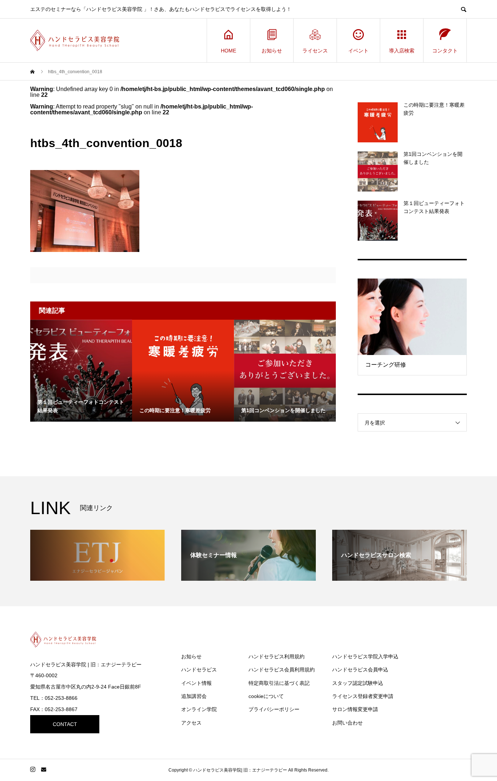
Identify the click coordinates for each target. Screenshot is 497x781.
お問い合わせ (347, 723)
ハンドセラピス (199, 669)
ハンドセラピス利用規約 (277, 656)
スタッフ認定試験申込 (357, 683)
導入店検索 (401, 51)
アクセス (191, 723)
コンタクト (445, 51)
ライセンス (315, 51)
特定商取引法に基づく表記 (279, 683)
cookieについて (266, 696)
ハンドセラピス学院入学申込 (365, 656)
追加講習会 (194, 696)
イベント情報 (196, 683)
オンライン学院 (199, 709)
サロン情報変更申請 (355, 709)
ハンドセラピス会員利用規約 (282, 669)
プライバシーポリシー (274, 709)
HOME (228, 51)
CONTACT (65, 724)
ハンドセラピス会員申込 (360, 669)
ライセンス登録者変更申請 (362, 696)
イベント (358, 51)
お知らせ (272, 51)
